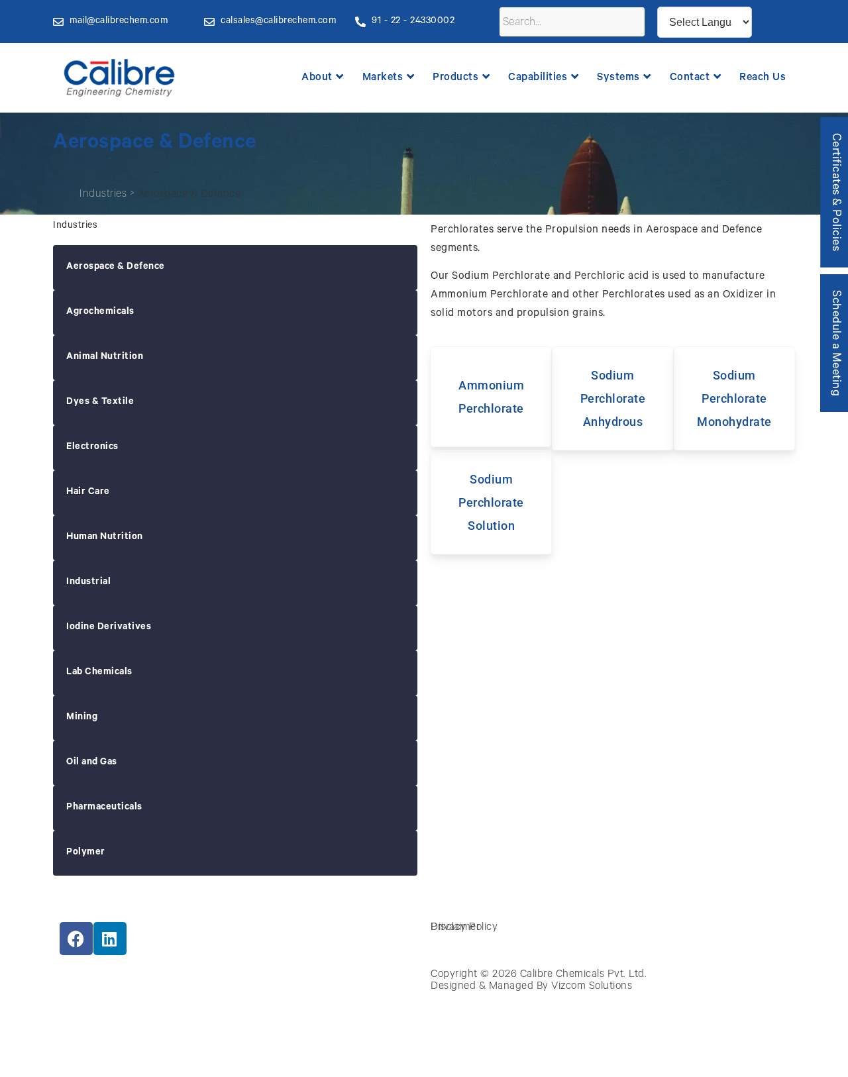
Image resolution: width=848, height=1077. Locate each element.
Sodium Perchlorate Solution (491, 502)
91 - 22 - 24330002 (413, 22)
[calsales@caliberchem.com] (209, 22)
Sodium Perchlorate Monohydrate (734, 398)
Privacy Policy (464, 928)
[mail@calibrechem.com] (58, 22)
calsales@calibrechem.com (278, 22)
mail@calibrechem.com (119, 22)
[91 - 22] (360, 22)
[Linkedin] (110, 938)
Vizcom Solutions (591, 987)
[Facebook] (76, 938)
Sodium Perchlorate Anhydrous (613, 398)
